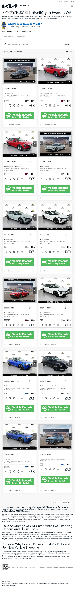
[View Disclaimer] (22, 105)
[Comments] (30, 105)
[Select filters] (67, 52)
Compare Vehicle (14, 125)
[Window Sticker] (33, 105)
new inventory (9, 556)
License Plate (26, 32)
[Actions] (33, 88)
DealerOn (15, 583)
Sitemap (21, 583)
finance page (37, 536)
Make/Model (7, 32)
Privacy (26, 583)
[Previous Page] (55, 502)
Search (67, 44)
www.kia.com (13, 585)
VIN (16, 32)
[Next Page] (59, 502)
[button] (35, 70)
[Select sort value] (70, 52)
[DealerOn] (7, 581)
